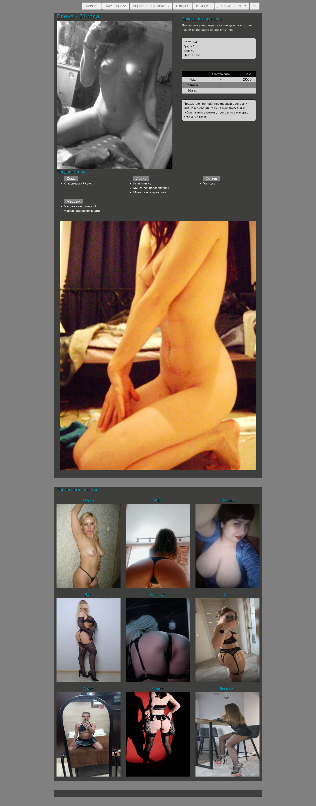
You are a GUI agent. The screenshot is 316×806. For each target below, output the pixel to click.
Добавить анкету (231, 6)
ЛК (254, 6)
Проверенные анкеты (151, 6)
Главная (92, 6)
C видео (182, 6)
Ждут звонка (115, 6)
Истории (203, 6)
